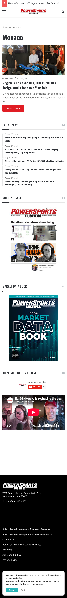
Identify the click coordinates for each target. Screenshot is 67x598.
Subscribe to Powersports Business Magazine (26, 529)
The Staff (9, 78)
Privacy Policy (9, 560)
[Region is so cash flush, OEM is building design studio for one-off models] (33, 60)
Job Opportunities (11, 555)
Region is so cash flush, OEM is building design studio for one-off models (29, 85)
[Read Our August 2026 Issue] (33, 239)
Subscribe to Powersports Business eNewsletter (27, 534)
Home (7, 27)
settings (38, 584)
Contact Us (8, 539)
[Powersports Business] (33, 11)
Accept (12, 590)
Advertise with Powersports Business (21, 544)
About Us (7, 549)
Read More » (13, 108)
